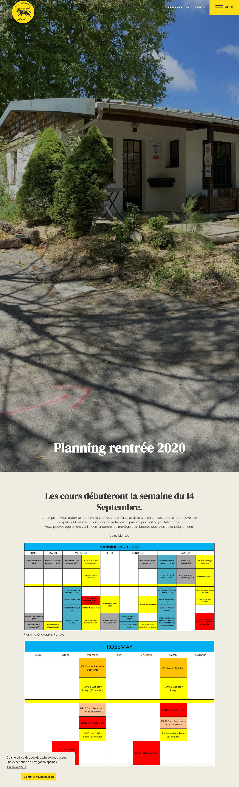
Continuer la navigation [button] (39, 776)
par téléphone (168, 522)
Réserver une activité (186, 7)
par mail (147, 522)
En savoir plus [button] (16, 767)
